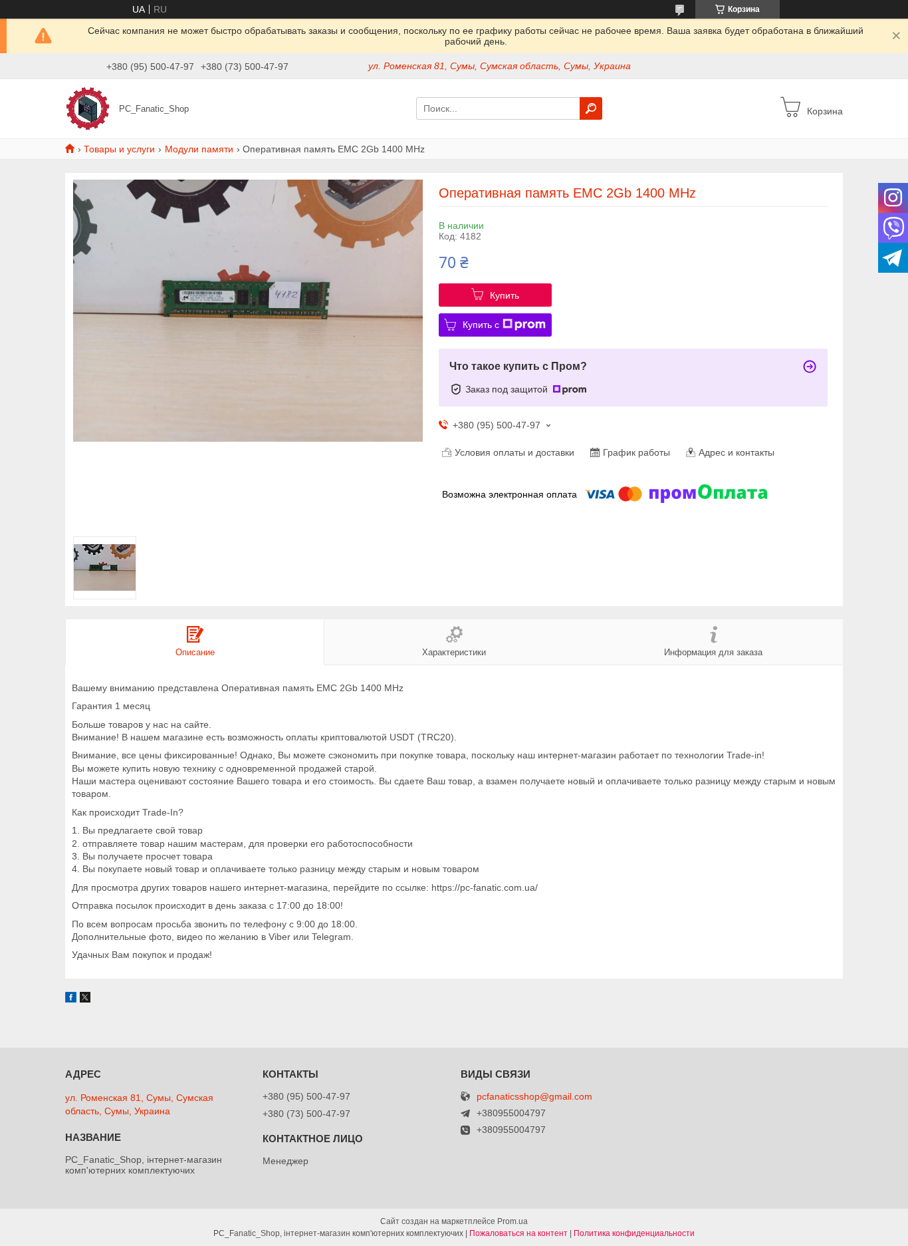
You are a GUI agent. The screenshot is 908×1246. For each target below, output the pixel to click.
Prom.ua (512, 1221)
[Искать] (591, 108)
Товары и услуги (119, 149)
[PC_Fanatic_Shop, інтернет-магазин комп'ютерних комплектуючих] (88, 107)
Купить (504, 295)
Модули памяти (199, 149)
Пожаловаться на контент (518, 1233)
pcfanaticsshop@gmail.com (534, 1097)
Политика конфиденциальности (634, 1233)
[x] (85, 999)
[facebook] (70, 999)
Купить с (481, 324)
